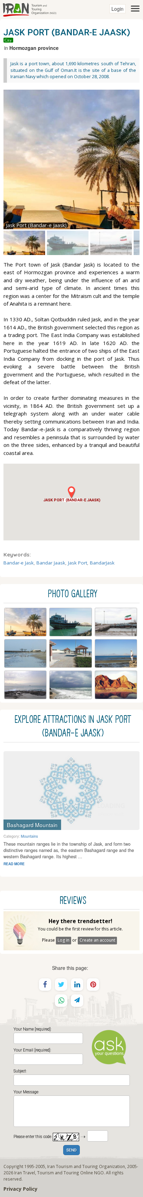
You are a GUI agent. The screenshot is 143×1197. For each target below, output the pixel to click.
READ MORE (14, 863)
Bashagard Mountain (32, 825)
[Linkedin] (77, 984)
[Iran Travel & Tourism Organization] (29, 8)
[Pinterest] (93, 984)
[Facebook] (45, 984)
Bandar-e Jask (18, 563)
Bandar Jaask (50, 563)
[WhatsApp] (61, 1000)
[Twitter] (61, 984)
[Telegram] (77, 1000)
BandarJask (102, 563)
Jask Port (77, 563)
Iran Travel (24, 1172)
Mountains (29, 836)
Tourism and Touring (58, 1172)
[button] (71, 494)
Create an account (97, 940)
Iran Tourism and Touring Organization (86, 1166)
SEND (71, 1150)
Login (117, 8)
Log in (63, 940)
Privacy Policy (20, 1188)
